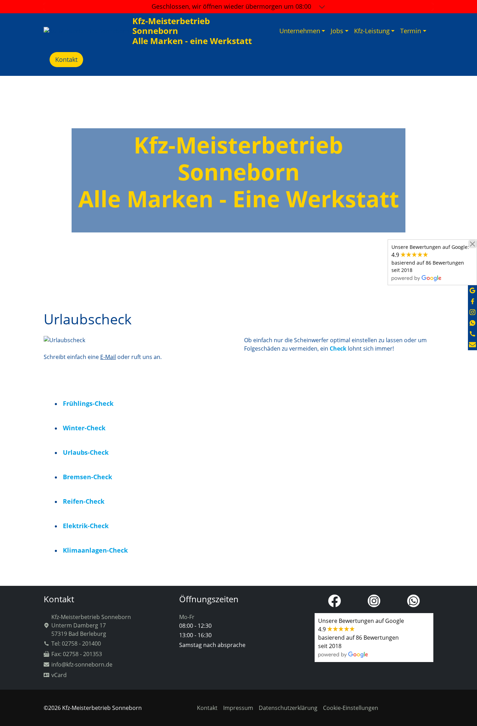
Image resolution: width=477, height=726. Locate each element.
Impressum (238, 708)
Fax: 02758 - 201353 (76, 654)
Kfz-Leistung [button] (372, 31)
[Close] (472, 244)
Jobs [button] (337, 31)
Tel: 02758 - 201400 (76, 643)
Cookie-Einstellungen (350, 708)
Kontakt (66, 59)
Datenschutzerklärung (288, 708)
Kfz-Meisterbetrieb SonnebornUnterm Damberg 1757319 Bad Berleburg (91, 625)
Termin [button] (410, 31)
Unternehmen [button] (299, 31)
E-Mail (108, 357)
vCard (59, 675)
